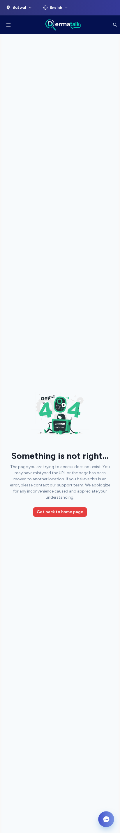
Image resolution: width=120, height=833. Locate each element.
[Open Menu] (8, 25)
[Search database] (115, 24)
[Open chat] (106, 819)
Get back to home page (60, 511)
